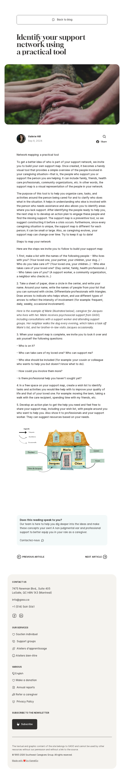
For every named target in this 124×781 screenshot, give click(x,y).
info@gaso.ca (20, 599)
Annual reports (26, 687)
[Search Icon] (104, 137)
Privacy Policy (25, 701)
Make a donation (26, 680)
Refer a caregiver (27, 694)
